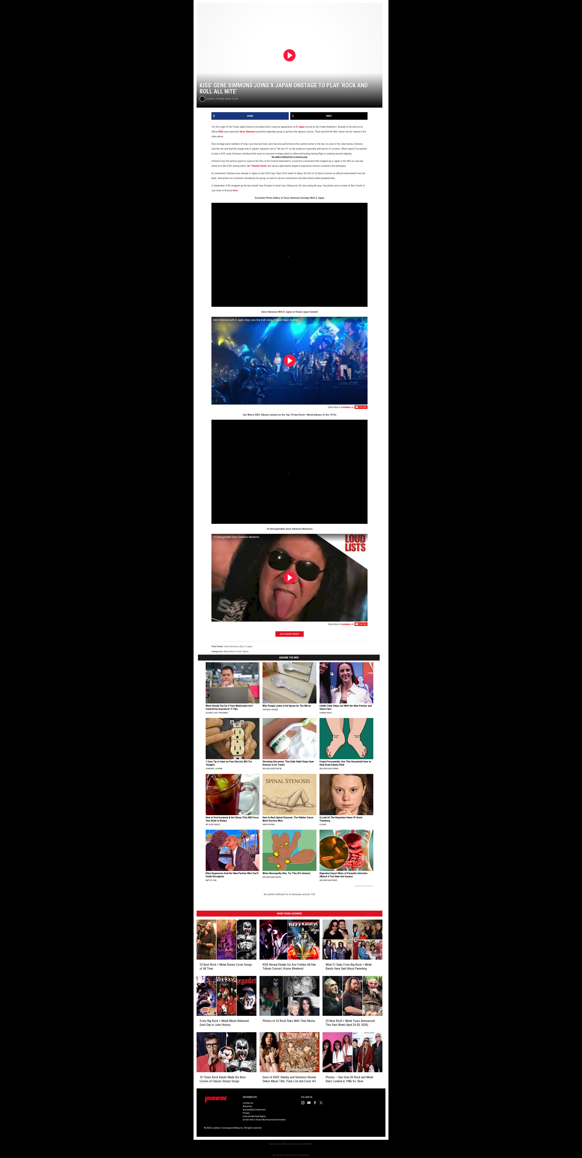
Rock (238, 651)
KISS (221, 131)
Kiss (242, 646)
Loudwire (346, 407)
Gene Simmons (247, 131)
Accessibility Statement (254, 1109)
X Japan (300, 126)
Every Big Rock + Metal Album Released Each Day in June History (224, 1023)
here (235, 190)
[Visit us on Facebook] (316, 1102)
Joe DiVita (210, 99)
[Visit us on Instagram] (304, 1102)
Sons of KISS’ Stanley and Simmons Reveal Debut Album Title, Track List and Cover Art (289, 1079)
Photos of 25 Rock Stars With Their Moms (289, 1021)
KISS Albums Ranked (289, 634)
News (233, 651)
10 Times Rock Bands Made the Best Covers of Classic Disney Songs (223, 1079)
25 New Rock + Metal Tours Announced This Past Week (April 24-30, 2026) (350, 1023)
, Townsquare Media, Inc (231, 1128)
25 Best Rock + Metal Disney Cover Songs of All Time (226, 966)
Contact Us (248, 1103)
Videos (245, 651)
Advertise (247, 1106)
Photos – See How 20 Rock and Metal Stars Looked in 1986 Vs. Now (349, 1079)
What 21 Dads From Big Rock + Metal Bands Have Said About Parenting (348, 966)
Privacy (246, 1113)
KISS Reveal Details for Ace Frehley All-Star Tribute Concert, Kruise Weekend (289, 966)
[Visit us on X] (322, 1102)
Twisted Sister (259, 165)
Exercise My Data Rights (254, 1116)
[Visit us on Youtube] (310, 1102)
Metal (226, 651)
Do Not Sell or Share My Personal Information (264, 1119)
